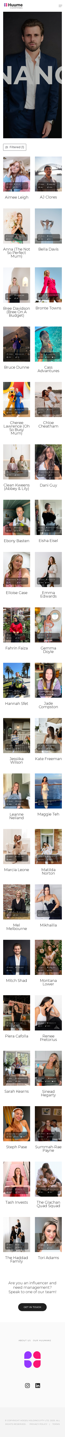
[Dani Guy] (48, 461)
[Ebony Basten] (16, 517)
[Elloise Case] (16, 569)
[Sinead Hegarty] (48, 1068)
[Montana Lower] (48, 957)
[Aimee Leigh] (16, 174)
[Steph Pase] (16, 1123)
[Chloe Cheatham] (48, 399)
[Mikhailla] (48, 901)
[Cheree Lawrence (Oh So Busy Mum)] (16, 399)
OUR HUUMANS (42, 1340)
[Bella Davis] (48, 226)
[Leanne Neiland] (16, 791)
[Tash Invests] (16, 1179)
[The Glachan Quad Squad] (48, 1179)
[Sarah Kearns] (16, 1068)
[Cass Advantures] (48, 344)
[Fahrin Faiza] (16, 624)
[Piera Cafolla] (16, 1012)
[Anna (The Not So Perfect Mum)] (16, 226)
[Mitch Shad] (16, 957)
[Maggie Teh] (48, 791)
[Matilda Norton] (48, 846)
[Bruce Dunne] (16, 344)
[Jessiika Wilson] (16, 735)
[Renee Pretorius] (48, 1012)
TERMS (56, 1424)
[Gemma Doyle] (48, 624)
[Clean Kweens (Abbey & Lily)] (16, 461)
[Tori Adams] (48, 1234)
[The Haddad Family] (16, 1234)
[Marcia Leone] (16, 846)
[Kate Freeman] (48, 735)
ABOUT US (25, 1340)
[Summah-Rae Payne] (48, 1123)
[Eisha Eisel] (48, 517)
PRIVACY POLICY (38, 1424)
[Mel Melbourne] (16, 901)
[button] (60, 5)
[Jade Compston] (48, 680)
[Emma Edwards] (48, 569)
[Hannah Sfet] (16, 680)
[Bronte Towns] (48, 284)
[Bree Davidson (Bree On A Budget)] (16, 285)
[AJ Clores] (48, 174)
